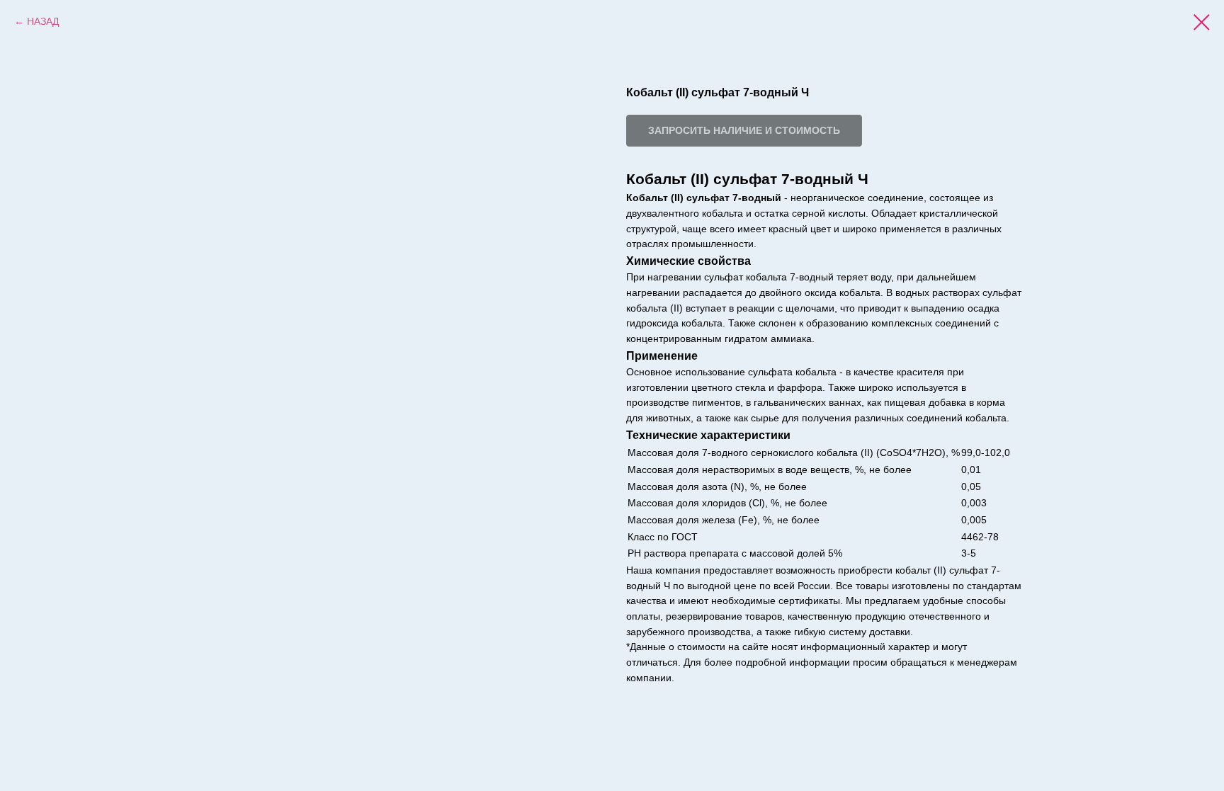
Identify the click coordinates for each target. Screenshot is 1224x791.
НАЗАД (43, 21)
